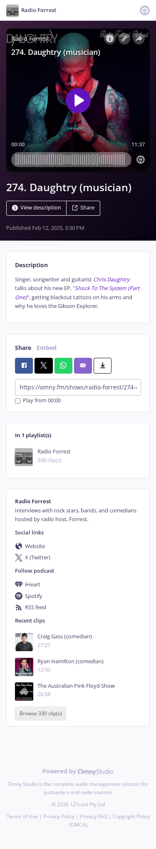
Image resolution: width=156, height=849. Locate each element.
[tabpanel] (78, 293)
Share (87, 207)
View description (40, 207)
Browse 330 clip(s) (41, 713)
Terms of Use (22, 816)
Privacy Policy (58, 816)
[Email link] (83, 366)
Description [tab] (31, 265)
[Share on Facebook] (24, 366)
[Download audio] (102, 366)
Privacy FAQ (93, 816)
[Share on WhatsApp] (63, 366)
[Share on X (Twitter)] (43, 366)
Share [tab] (23, 348)
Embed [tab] (47, 348)
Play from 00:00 (42, 401)
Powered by (60, 771)
